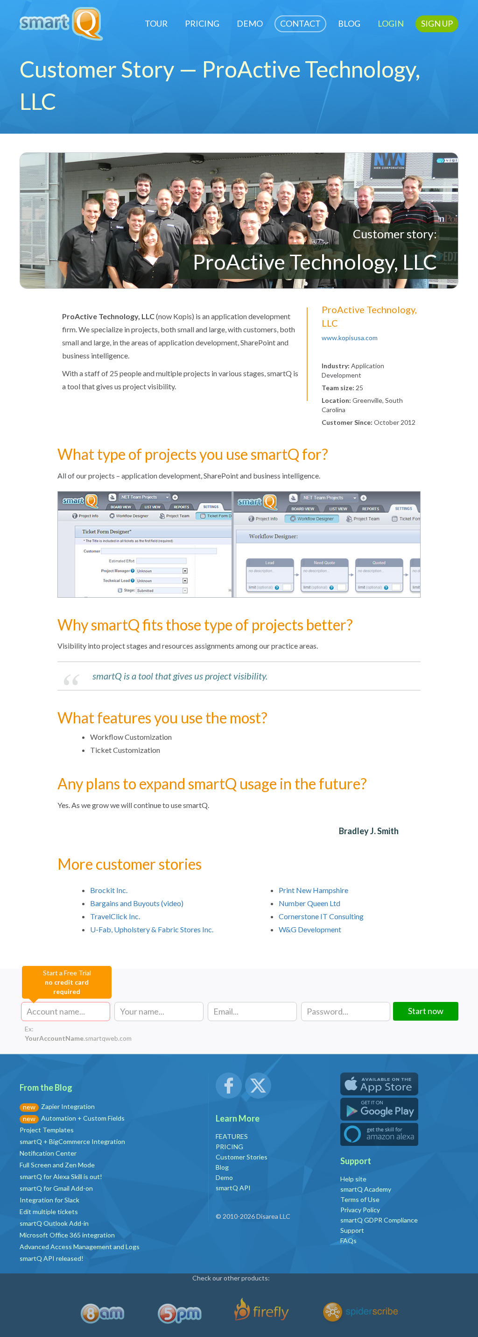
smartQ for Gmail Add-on (56, 1188)
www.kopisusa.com (350, 338)
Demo (224, 1177)
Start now (425, 1011)
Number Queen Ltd (309, 903)
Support (352, 1230)
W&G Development (310, 929)
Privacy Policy (360, 1210)
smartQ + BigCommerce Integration (72, 1141)
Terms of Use (360, 1199)
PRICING (202, 23)
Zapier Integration (68, 1106)
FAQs (348, 1240)
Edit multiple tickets (49, 1211)
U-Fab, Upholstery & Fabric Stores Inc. (151, 929)
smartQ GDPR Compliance (379, 1220)
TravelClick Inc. (115, 916)
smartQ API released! (52, 1258)
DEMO (250, 23)
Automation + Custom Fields (83, 1118)
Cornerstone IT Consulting (321, 916)
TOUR (156, 23)
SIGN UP (437, 23)
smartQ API (233, 1188)
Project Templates (47, 1130)
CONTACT (300, 23)
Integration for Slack (49, 1200)
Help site (353, 1179)
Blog (222, 1167)
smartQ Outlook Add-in (54, 1223)
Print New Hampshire (313, 890)
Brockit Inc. (108, 890)
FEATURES (232, 1136)
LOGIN (391, 23)
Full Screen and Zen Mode (57, 1165)
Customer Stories (241, 1157)
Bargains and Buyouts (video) (136, 903)
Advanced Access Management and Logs (80, 1247)
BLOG (349, 23)
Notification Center (48, 1153)
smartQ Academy (365, 1189)
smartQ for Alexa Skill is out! (61, 1176)
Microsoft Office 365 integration (67, 1235)
